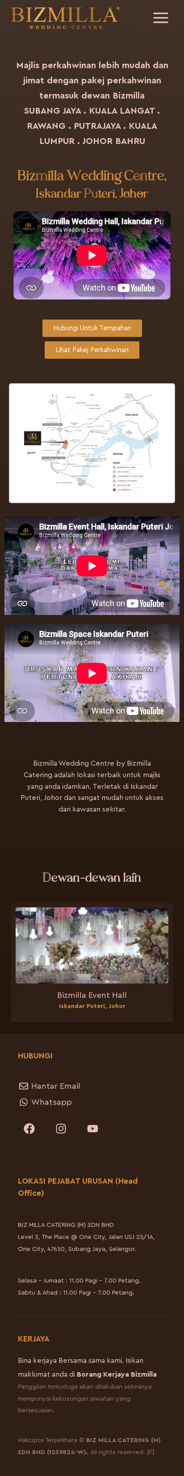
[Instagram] (61, 1128)
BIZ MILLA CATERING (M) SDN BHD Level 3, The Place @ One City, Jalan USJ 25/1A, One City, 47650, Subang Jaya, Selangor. (86, 1237)
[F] (150, 1452)
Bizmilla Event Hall (92, 995)
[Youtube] (92, 1128)
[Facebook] (29, 1128)
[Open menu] (160, 17)
